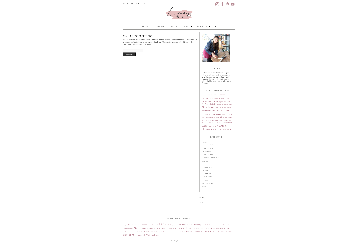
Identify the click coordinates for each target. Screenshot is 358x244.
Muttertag (228, 114)
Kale (170, 241)
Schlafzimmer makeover (223, 120)
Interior (174, 26)
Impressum (170, 218)
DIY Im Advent (208, 145)
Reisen (204, 187)
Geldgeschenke (209, 154)
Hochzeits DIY (212, 110)
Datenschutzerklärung (183, 218)
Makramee (220, 114)
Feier (211, 102)
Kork (213, 114)
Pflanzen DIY (208, 167)
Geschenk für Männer (156, 228)
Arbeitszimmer (212, 95)
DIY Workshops (203, 26)
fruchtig (217, 101)
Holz (221, 111)
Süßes (206, 180)
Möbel (205, 117)
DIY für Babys (218, 98)
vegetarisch (213, 129)
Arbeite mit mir (128, 3)
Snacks (219, 123)
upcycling (129, 234)
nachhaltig (211, 117)
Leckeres (187, 26)
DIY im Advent (182, 225)
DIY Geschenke (160, 26)
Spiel (224, 123)
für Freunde (207, 104)
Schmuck (205, 123)
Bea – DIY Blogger (140, 3)
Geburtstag (216, 104)
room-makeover (210, 120)
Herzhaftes (208, 177)
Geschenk (208, 107)
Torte (219, 126)
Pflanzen (224, 117)
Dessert (205, 98)
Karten (208, 114)
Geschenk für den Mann (212, 158)
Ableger (204, 95)
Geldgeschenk (227, 104)
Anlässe (145, 26)
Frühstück (225, 102)
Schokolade (213, 123)
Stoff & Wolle (211, 231)
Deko (227, 95)
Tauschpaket (212, 126)
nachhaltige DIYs (207, 183)
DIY (210, 98)
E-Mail (125, 48)
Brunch (222, 95)
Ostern (217, 117)
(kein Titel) (203, 202)
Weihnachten (225, 129)
